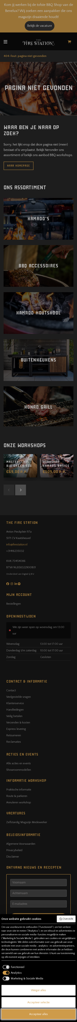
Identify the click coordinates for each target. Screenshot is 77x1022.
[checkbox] (12, 967)
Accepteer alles (38, 1014)
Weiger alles (38, 990)
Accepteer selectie (38, 1002)
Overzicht (68, 918)
